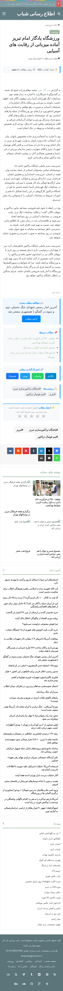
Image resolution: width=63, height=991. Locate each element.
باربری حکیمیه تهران (51, 854)
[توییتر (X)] (49, 451)
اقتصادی (19, 961)
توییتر (25, 376)
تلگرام (51, 376)
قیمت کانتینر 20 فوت (51, 897)
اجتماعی (38, 961)
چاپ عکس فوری (52, 876)
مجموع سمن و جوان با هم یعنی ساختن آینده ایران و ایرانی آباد (48, 553)
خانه (55, 25)
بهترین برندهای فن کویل (49, 860)
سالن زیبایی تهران (52, 892)
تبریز (18, 429)
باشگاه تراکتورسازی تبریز (42, 429)
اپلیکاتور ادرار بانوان (51, 838)
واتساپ (37, 376)
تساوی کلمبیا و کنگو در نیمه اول (39, 347)
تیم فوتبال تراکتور (46, 436)
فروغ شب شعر (23, 550)
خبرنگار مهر (44, 90)
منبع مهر (56, 292)
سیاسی (28, 961)
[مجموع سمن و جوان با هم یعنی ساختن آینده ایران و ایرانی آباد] (46, 534)
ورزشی (48, 25)
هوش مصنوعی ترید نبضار (49, 924)
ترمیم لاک (56, 870)
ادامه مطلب (31, 318)
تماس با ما (23, 966)
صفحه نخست (50, 961)
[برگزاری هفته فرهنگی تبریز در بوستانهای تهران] (16, 494)
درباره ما (12, 966)
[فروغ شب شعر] (16, 534)
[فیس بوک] (57, 451)
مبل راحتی (55, 919)
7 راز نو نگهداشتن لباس (49, 833)
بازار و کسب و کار (47, 966)
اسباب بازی (55, 844)
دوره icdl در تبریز (52, 886)
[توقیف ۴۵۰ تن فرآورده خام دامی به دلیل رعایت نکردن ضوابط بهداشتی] (46, 488)
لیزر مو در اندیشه (52, 913)
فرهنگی (33, 966)
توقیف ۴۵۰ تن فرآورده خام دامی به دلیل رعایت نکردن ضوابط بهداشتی (47, 502)
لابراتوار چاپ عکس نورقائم (48, 903)
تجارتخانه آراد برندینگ (50, 865)
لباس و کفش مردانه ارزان (48, 908)
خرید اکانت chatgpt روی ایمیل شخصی (42, 881)
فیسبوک (12, 376)
